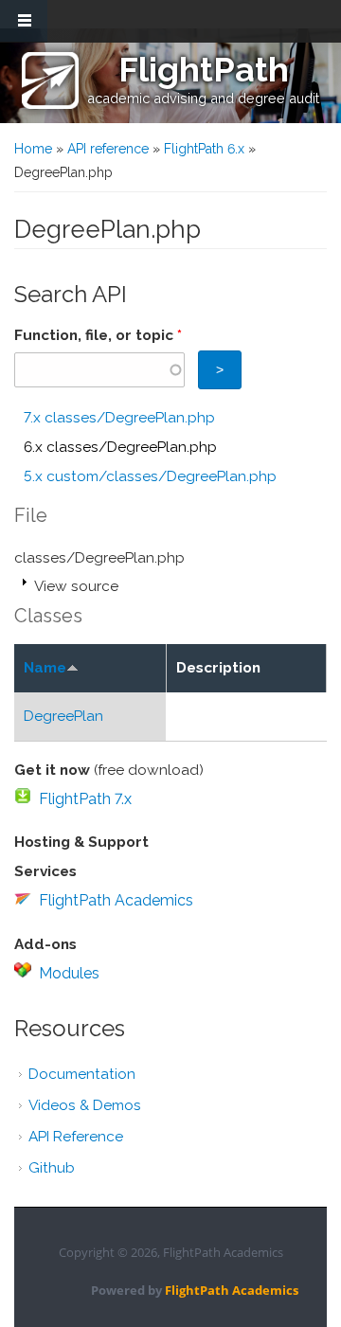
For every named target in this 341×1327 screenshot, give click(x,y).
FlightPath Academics (116, 900)
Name (45, 667)
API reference (108, 148)
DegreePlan (63, 716)
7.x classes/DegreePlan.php (119, 417)
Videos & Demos (84, 1105)
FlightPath (203, 69)
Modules (69, 973)
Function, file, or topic (98, 335)
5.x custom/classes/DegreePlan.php (150, 476)
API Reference (75, 1136)
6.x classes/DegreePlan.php (120, 447)
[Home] (50, 80)
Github (51, 1167)
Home (33, 148)
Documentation (81, 1074)
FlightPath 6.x (204, 148)
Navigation (23, 21)
